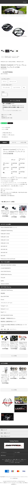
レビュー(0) (23, 142)
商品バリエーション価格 (6, 114)
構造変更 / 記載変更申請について (8, 321)
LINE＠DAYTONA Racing (7, 290)
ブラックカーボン (6, 87)
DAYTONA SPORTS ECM (7, 315)
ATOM (18, 462)
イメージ (14, 142)
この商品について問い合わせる (8, 134)
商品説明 (5, 142)
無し (24, 87)
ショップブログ (11, 462)
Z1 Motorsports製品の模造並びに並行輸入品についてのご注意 (14, 325)
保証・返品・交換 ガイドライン (8, 329)
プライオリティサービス (6, 302)
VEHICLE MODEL (8, 57)
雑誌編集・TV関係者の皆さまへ (8, 318)
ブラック (4, 81)
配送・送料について (16, 459)
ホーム (2, 56)
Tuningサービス (5, 305)
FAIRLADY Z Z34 (8, 56)
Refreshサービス (5, 309)
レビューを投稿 (5, 129)
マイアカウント (3, 452)
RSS (16, 462)
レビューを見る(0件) (6, 127)
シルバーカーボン (16, 87)
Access (2, 299)
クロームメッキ (12, 81)
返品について (4, 116)
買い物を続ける (5, 136)
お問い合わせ (3, 455)
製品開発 (3, 293)
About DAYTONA (5, 296)
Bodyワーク (3, 312)
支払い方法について (8, 459)
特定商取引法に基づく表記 (6, 117)
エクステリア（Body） (16, 56)
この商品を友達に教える (7, 132)
